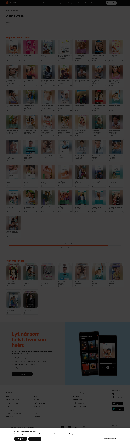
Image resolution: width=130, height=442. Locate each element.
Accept (34, 439)
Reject (20, 439)
